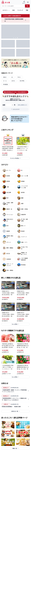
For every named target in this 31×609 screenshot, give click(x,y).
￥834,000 (5, 297)
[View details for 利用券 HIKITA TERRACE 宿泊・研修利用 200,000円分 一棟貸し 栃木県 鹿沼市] (8, 285)
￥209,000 (20, 319)
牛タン (19, 77)
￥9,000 (4, 372)
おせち (13, 81)
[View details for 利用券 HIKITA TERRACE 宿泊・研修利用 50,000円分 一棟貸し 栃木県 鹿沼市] (23, 307)
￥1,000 (4, 153)
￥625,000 (20, 297)
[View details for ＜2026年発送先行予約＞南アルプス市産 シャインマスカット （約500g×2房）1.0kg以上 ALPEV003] (8, 359)
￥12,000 (20, 350)
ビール (5, 81)
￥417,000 (5, 319)
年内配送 (5, 84)
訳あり (5, 77)
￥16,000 (20, 372)
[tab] (13, 37)
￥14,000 (5, 350)
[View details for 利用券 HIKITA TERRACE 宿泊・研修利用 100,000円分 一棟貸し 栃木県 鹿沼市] (8, 307)
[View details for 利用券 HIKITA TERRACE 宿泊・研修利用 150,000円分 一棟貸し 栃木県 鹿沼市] (23, 285)
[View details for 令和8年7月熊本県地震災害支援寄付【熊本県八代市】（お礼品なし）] (8, 141)
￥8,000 (19, 153)
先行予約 (22, 81)
